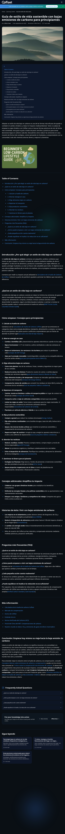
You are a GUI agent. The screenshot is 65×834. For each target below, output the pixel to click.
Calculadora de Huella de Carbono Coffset (27, 327)
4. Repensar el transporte (11, 87)
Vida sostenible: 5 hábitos (31, 675)
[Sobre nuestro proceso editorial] (40, 23)
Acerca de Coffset (10, 614)
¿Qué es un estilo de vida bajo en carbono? (15, 75)
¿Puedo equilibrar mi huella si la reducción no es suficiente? (19, 111)
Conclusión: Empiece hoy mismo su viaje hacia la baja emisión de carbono (24, 117)
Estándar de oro (10, 617)
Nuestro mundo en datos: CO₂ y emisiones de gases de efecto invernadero (30, 627)
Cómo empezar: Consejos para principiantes (16, 77)
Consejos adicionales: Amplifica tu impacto (15, 97)
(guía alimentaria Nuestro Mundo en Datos (41, 374)
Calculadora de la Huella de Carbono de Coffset (28, 566)
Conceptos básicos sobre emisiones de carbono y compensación (23, 663)
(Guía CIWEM (36, 517)
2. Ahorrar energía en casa (12, 82)
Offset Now (54, 719)
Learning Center (10, 11)
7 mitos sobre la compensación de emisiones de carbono (33, 665)
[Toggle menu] (61, 2)
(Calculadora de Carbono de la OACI (26, 407)
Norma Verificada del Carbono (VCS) (17, 620)
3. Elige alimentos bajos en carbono (14, 84)
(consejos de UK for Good (24, 396)
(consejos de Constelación (27, 454)
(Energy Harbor (47, 418)
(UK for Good (37, 464)
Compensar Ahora (52, 6)
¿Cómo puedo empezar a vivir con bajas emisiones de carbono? (20, 107)
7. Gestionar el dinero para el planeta (14, 94)
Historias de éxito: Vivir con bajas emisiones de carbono (19, 99)
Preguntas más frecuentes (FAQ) (12, 102)
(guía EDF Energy (23, 445)
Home (3, 11)
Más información (8, 114)
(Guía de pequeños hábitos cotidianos (36, 385)
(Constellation (21, 522)
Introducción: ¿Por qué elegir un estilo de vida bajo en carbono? (21, 72)
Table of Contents (8, 69)
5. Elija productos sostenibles (12, 89)
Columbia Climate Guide (10, 307)
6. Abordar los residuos (11, 92)
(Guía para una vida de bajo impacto (30, 334)
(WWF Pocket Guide (50, 304)
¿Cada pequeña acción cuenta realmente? (15, 109)
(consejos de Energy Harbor (31, 380)
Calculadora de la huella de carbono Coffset (19, 607)
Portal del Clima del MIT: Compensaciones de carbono (23, 624)
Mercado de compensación (14, 610)
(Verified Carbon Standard (15, 592)
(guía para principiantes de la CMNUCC (33, 358)
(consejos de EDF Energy (16, 353)
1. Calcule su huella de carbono (13, 80)
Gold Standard (30, 592)
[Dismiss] (63, 6)
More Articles (44, 719)
